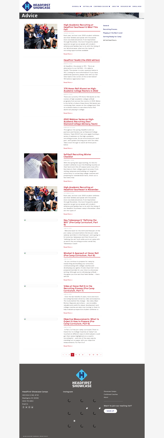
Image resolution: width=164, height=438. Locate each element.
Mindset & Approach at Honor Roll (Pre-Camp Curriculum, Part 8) (81, 254)
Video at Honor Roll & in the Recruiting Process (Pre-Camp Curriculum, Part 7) (79, 288)
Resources (125, 6)
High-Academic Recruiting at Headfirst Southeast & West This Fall (81, 27)
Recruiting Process (110, 29)
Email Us (25, 404)
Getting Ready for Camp (112, 36)
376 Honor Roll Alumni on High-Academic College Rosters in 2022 (81, 90)
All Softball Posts (109, 40)
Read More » (68, 54)
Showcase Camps (110, 391)
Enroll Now (136, 6)
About (114, 6)
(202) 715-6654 (27, 401)
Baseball (75, 6)
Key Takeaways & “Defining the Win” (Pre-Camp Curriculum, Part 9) (81, 222)
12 (89, 355)
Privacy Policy (44, 436)
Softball (86, 6)
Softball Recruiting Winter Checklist (77, 155)
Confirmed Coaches (101, 6)
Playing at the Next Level (112, 33)
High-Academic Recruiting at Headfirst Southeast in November (81, 188)
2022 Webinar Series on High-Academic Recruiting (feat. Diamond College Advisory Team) (80, 122)
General (106, 25)
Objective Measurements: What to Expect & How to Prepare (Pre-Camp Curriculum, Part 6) (81, 321)
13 (93, 355)
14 (97, 355)
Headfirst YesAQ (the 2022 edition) (82, 60)
